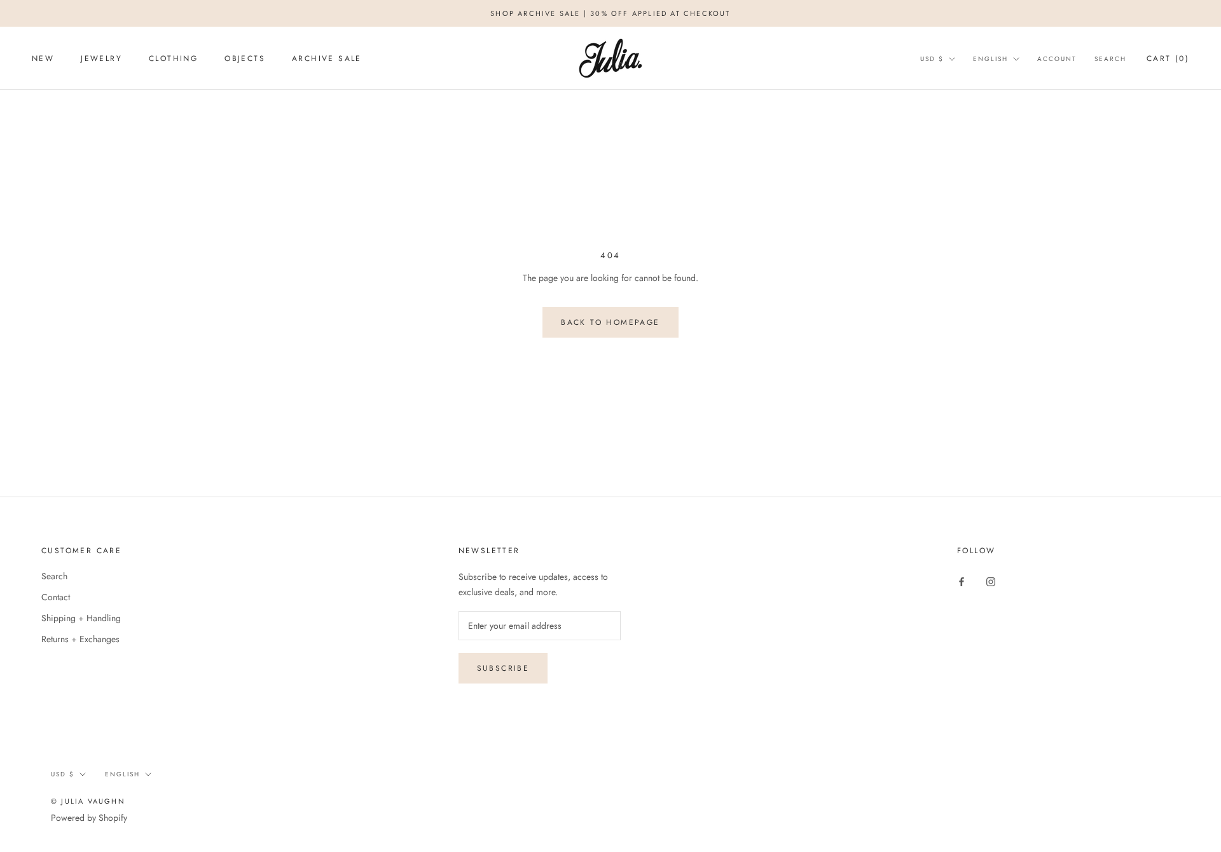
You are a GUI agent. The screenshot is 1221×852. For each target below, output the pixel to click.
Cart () (1168, 58)
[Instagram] (990, 581)
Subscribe (503, 668)
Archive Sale (327, 58)
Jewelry (101, 58)
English (990, 59)
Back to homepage (610, 322)
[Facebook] (961, 581)
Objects (244, 58)
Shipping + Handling (81, 618)
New (43, 58)
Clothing (173, 58)
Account (1057, 59)
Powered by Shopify (89, 817)
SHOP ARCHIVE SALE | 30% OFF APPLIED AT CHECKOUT (610, 13)
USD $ (932, 59)
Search (1110, 59)
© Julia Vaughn (88, 801)
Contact (55, 597)
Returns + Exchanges (80, 639)
